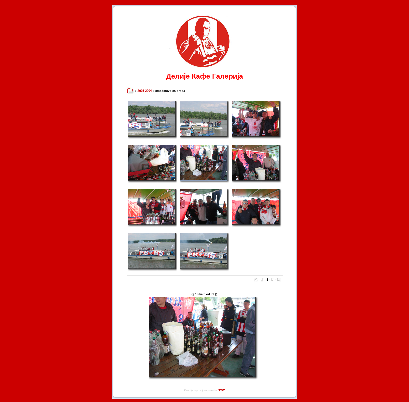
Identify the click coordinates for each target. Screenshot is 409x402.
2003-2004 (145, 91)
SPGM (221, 390)
